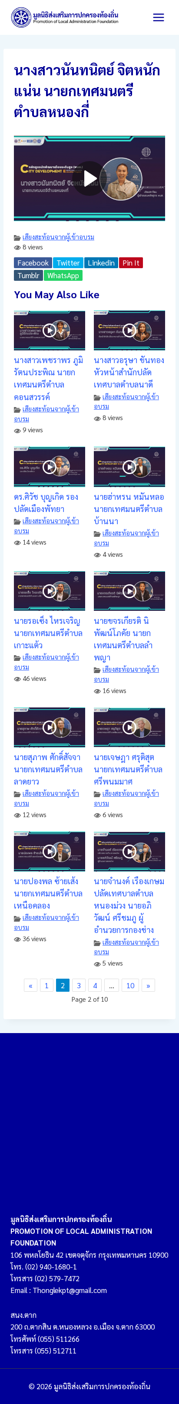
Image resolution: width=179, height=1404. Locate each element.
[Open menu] (158, 17)
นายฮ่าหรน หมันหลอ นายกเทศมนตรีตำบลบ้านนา (129, 508)
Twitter (68, 262)
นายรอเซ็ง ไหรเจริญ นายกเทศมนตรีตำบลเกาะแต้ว (48, 632)
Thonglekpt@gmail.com (70, 1290)
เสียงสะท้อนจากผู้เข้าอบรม (58, 236)
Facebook (33, 262)
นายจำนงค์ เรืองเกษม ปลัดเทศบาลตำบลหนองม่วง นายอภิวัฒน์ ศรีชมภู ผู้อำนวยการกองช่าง (129, 905)
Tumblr (28, 275)
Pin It (131, 262)
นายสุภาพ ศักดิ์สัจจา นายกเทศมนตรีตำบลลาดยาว (48, 768)
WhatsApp (63, 275)
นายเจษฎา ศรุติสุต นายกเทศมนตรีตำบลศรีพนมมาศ (128, 768)
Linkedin (101, 262)
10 (130, 985)
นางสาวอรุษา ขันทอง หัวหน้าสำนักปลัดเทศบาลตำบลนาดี (129, 371)
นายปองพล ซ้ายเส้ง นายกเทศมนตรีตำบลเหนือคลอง (48, 892)
